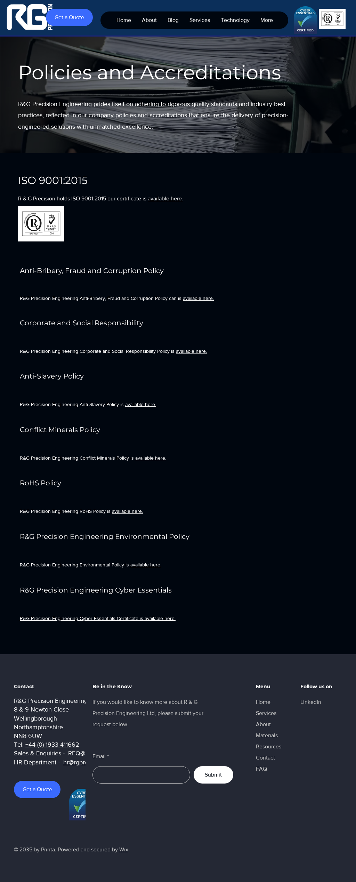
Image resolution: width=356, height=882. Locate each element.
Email (99, 756)
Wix (123, 849)
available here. (165, 198)
